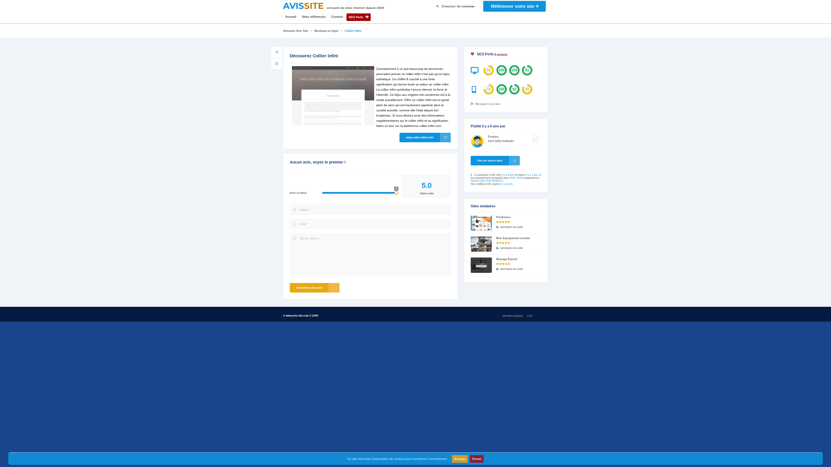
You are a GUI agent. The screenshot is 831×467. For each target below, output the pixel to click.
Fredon (493, 136)
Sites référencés (314, 16)
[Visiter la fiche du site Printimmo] (481, 223)
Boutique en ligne (326, 30)
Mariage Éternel (506, 259)
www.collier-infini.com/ (419, 137)
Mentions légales (513, 315)
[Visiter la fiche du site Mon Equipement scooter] (481, 244)
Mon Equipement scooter (513, 238)
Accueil (290, 16)
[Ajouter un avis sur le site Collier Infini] (276, 63)
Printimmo (503, 217)
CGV (530, 315)
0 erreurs (500, 54)
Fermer (477, 459)
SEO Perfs (356, 17)
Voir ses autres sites (489, 160)
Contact (337, 16)
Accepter (460, 459)
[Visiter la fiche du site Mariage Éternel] (481, 265)
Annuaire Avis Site (295, 30)
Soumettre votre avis (309, 287)
